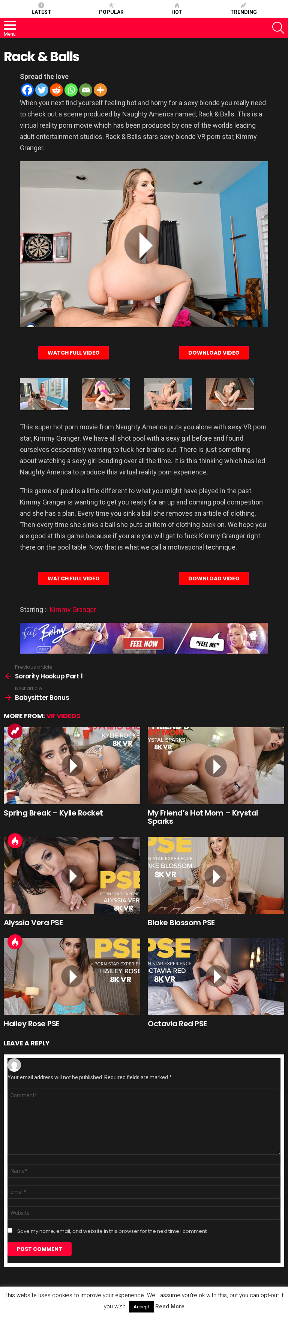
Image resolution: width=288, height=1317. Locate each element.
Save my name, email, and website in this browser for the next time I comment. (112, 1231)
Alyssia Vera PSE (33, 922)
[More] (100, 90)
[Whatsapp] (71, 90)
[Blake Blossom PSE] (216, 875)
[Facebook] (27, 90)
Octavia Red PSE (177, 1023)
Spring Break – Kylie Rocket (53, 813)
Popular (111, 12)
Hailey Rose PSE (32, 1023)
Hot (177, 12)
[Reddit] (56, 90)
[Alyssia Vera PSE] (72, 875)
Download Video (214, 352)
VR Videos (63, 715)
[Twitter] (41, 90)
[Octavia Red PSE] (216, 976)
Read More (169, 1306)
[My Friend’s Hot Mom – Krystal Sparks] (216, 765)
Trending (243, 12)
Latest (41, 12)
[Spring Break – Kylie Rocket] (72, 765)
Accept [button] (141, 1306)
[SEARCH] (278, 27)
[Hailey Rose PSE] (72, 976)
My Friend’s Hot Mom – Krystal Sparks (203, 817)
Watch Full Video (74, 352)
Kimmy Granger (73, 609)
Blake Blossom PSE (181, 922)
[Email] (85, 90)
